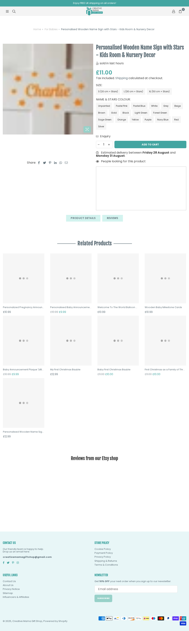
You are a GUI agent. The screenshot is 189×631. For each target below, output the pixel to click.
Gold (114, 112)
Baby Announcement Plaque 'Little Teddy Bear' (23, 369)
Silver (101, 126)
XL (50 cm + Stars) (159, 91)
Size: (99, 85)
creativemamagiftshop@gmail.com (27, 557)
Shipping (121, 78)
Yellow (135, 119)
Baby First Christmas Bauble (113, 369)
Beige (177, 105)
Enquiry (105, 136)
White (154, 105)
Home (37, 29)
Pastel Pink (121, 105)
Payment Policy (103, 553)
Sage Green (104, 119)
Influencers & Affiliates (16, 597)
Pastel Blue (139, 105)
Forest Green (160, 112)
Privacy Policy (102, 557)
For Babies (51, 29)
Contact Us (9, 581)
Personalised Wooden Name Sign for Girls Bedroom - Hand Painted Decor (23, 432)
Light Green (141, 112)
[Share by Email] (66, 162)
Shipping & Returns (105, 561)
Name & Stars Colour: (113, 99)
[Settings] (173, 11)
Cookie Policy (102, 549)
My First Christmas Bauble (65, 369)
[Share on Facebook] (39, 162)
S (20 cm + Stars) (108, 91)
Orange (121, 119)
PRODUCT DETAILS (83, 218)
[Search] (14, 11)
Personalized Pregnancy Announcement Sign (23, 307)
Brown (101, 112)
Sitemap (8, 593)
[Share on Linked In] (55, 162)
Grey (166, 105)
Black (126, 112)
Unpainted (104, 105)
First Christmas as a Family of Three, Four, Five (165, 369)
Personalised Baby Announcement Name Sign (71, 307)
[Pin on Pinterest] (50, 162)
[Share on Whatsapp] (60, 162)
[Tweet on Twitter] (44, 162)
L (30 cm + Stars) (133, 91)
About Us (8, 585)
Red (176, 119)
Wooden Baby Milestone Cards (163, 307)
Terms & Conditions (106, 565)
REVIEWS (112, 218)
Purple (148, 119)
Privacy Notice (11, 589)
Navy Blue (162, 119)
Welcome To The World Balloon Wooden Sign (118, 307)
